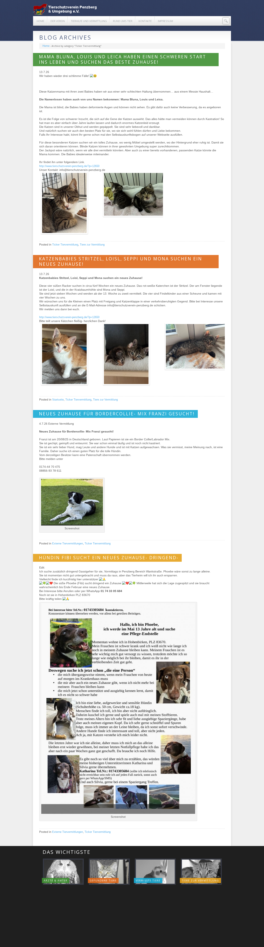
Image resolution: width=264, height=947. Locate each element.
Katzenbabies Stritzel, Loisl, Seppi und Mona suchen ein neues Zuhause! (120, 261)
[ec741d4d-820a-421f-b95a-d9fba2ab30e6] (132, 354)
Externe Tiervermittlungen (67, 543)
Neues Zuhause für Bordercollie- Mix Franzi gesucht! (117, 414)
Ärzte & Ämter (55, 880)
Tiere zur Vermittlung (92, 244)
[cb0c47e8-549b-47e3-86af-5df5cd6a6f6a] (70, 354)
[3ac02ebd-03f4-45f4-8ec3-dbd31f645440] (132, 194)
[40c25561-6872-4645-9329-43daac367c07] (194, 346)
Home (46, 45)
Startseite (58, 399)
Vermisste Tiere (148, 880)
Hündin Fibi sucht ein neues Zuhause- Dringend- (109, 557)
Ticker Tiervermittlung (65, 244)
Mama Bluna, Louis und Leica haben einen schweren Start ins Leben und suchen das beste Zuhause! (122, 59)
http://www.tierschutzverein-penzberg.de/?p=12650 (69, 166)
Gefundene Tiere (103, 880)
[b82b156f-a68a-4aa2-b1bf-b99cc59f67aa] (70, 203)
